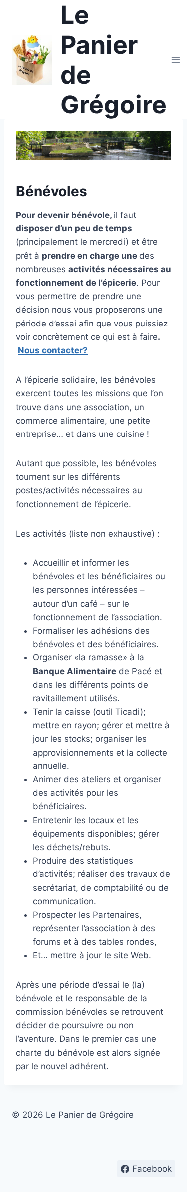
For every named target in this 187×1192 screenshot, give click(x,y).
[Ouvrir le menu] (176, 59)
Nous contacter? (53, 350)
